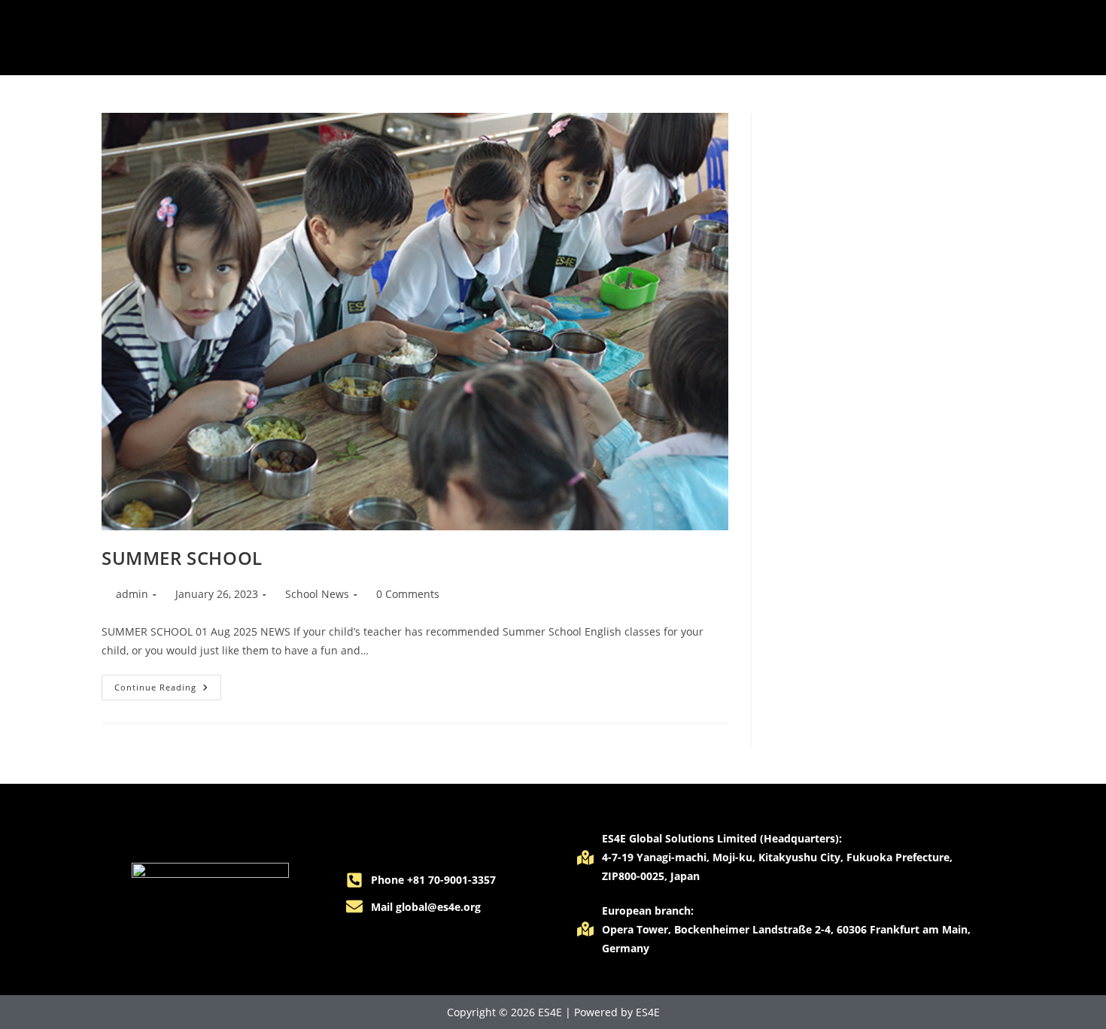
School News (317, 594)
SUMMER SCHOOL (182, 557)
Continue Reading (167, 684)
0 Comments (407, 594)
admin (132, 594)
